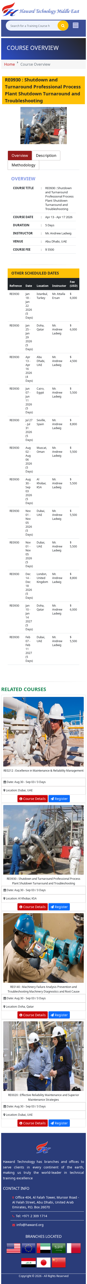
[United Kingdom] (28, 1248)
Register (61, 798)
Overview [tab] (20, 155)
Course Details (34, 798)
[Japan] (43, 1262)
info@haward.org (30, 1225)
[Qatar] (74, 1248)
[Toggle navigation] (75, 25)
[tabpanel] (43, 215)
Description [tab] (46, 155)
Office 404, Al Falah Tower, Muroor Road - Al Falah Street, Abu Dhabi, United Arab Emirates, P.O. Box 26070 (45, 1202)
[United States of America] (13, 1248)
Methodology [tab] (23, 165)
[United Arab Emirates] (43, 1248)
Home (9, 64)
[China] (59, 1262)
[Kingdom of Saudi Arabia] (59, 1248)
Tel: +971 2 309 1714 (31, 1216)
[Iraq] (28, 1262)
